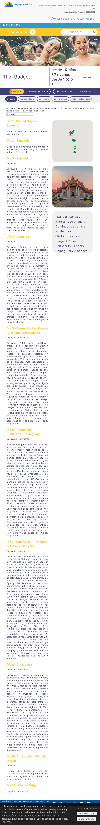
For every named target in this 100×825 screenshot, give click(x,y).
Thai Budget (16, 91)
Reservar (86, 76)
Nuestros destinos (15, 32)
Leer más (6, 822)
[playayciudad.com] (19, 4)
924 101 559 (12, 25)
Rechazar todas (87, 813)
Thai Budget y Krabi (64, 91)
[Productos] (32, 32)
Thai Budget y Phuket (38, 91)
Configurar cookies (87, 808)
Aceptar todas (86, 818)
